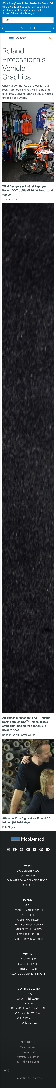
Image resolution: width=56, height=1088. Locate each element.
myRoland (28, 1003)
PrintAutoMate (28, 968)
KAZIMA (28, 900)
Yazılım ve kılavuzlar (28, 1013)
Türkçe (6, 1070)
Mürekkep (28, 885)
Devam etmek (28, 28)
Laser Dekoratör (28, 934)
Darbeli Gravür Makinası (28, 939)
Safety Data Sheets (28, 1018)
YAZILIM (28, 954)
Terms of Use (28, 1052)
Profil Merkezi (28, 1022)
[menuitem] (50, 38)
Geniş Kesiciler (28, 915)
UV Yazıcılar (28, 875)
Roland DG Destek (28, 988)
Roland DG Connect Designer (28, 973)
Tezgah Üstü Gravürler (28, 924)
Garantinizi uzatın (28, 998)
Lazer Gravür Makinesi (28, 929)
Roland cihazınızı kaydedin (28, 1008)
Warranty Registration (28, 1057)
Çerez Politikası (28, 1047)
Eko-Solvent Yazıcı (28, 870)
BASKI (28, 865)
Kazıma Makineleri (28, 919)
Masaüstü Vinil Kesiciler (28, 910)
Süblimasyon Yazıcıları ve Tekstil (28, 880)
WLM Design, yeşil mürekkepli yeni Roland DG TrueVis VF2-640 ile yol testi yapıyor (27, 190)
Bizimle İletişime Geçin (28, 1061)
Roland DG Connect (28, 964)
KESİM (28, 905)
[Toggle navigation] (3, 38)
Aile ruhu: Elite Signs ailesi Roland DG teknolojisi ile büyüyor (26, 820)
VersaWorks (28, 959)
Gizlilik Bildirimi (28, 1042)
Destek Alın (28, 993)
